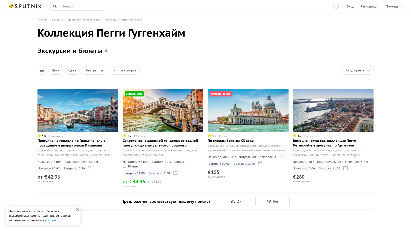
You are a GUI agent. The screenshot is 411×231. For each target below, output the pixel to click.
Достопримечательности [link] (84, 19)
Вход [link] (350, 6)
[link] (336, 6)
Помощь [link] (392, 6)
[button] (41, 70)
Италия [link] (42, 19)
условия (51, 220)
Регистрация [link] (370, 6)
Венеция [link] (57, 19)
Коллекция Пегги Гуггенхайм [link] (123, 19)
